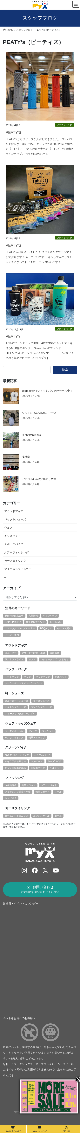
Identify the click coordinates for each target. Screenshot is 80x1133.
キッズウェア (12, 535)
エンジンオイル (41, 815)
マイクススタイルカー (17, 568)
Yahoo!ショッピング (40, 1131)
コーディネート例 (14, 731)
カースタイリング (15, 560)
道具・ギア (11, 653)
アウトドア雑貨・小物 (33, 653)
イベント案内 (12, 635)
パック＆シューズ (15, 519)
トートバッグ (12, 677)
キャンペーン (50, 615)
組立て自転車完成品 (15, 768)
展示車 (58, 815)
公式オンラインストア (13, 1131)
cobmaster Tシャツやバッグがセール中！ (47, 390)
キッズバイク (55, 761)
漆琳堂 (26, 456)
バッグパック (43, 677)
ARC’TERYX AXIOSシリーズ (39, 412)
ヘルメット (37, 761)
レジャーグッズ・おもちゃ (55, 659)
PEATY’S (13, 132)
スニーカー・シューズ (16, 701)
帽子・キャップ (37, 737)
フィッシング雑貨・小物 (17, 791)
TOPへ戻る (66, 1131)
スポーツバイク (64, 124)
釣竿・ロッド (29, 785)
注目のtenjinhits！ (32, 434)
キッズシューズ (41, 701)
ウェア (8, 527)
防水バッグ (61, 677)
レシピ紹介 (11, 798)
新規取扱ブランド (35, 622)
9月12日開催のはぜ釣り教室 (39, 479)
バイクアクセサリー (15, 761)
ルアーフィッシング (16, 552)
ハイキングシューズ (15, 707)
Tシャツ (33, 731)
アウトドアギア (13, 511)
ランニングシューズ (41, 707)
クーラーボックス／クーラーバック (23, 683)
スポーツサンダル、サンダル (20, 713)
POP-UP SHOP (13, 622)
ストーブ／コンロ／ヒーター (20, 628)
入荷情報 (33, 615)
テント (32, 659)
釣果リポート (43, 791)
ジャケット (48, 731)
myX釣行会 (11, 785)
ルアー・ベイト (49, 785)
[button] (40, 889)
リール (58, 791)
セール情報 (55, 622)
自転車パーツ (38, 768)
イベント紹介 (64, 628)
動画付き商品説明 (14, 615)
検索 (65, 370)
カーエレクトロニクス (16, 815)
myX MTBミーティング (17, 755)
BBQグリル (46, 628)
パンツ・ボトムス (14, 737)
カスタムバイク (42, 755)
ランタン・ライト (14, 659)
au (5, 577)
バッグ (27, 677)
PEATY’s (13, 336)
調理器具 (54, 653)
